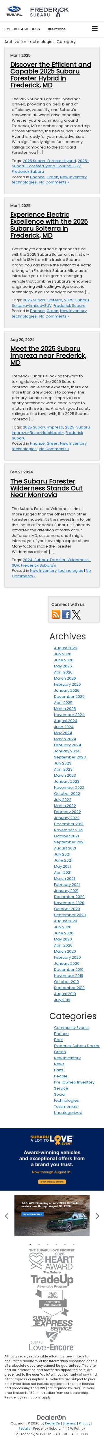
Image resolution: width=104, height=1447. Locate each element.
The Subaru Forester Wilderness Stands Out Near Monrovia (46, 488)
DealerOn (52, 1423)
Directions (56, 29)
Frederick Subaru (28, 171)
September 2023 (70, 757)
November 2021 (68, 830)
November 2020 (69, 903)
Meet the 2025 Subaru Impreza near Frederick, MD (48, 355)
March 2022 (65, 805)
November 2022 (69, 787)
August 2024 (65, 721)
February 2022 (67, 812)
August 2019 (65, 994)
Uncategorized (68, 1112)
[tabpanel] (52, 1215)
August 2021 (65, 848)
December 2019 (68, 969)
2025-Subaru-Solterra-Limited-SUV (51, 302)
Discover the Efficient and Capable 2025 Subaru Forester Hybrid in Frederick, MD (50, 75)
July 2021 (62, 854)
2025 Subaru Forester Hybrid (49, 161)
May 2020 (63, 939)
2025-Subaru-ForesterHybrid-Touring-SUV (50, 163)
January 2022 (66, 818)
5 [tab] (65, 1244)
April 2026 (63, 672)
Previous (6, 1215)
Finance (37, 177)
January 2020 (66, 963)
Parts (59, 1070)
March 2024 (65, 739)
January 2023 (66, 781)
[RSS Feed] (56, 614)
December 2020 (69, 896)
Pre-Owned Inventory (74, 1082)
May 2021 (62, 866)
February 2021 (67, 884)
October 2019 (66, 981)
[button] (21, 29)
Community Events (71, 1027)
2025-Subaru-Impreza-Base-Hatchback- (52, 429)
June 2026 (63, 660)
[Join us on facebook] (66, 614)
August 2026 (65, 648)
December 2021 (68, 824)
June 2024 (64, 727)
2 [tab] (39, 1244)
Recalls (24, 1428)
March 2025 (65, 708)
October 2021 (66, 836)
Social (60, 1094)
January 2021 (66, 890)
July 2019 (62, 1000)
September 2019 (69, 987)
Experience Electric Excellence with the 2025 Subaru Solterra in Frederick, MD (49, 225)
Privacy (84, 1423)
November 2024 (69, 714)
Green (52, 177)
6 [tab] (74, 1244)
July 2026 (62, 654)
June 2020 (63, 933)
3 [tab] (48, 1244)
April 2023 (63, 769)
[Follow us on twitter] (76, 614)
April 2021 (62, 872)
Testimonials (66, 1106)
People (61, 1076)
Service (61, 1088)
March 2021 (64, 878)
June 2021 (63, 860)
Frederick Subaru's (38, 565)
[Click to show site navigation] (95, 29)
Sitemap (69, 1423)
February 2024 (67, 745)
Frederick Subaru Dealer (77, 1046)
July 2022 (62, 799)
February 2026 (67, 684)
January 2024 (67, 751)
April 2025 (63, 702)
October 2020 (67, 909)
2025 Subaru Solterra (42, 300)
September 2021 (69, 842)
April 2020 (63, 945)
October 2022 (67, 793)
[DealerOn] (51, 1417)
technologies (24, 182)
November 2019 (68, 975)
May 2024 (63, 733)
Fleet (58, 1039)
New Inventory (73, 177)
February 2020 (67, 957)
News (59, 1064)
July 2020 (62, 927)
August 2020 (65, 921)
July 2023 (62, 763)
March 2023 (65, 775)
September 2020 (70, 915)
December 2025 (69, 696)
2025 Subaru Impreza (43, 427)
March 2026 (65, 678)
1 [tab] (30, 1244)
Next (97, 1215)
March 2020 (65, 951)
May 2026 (63, 666)
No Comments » (54, 182)
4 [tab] (56, 1244)
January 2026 (66, 690)
